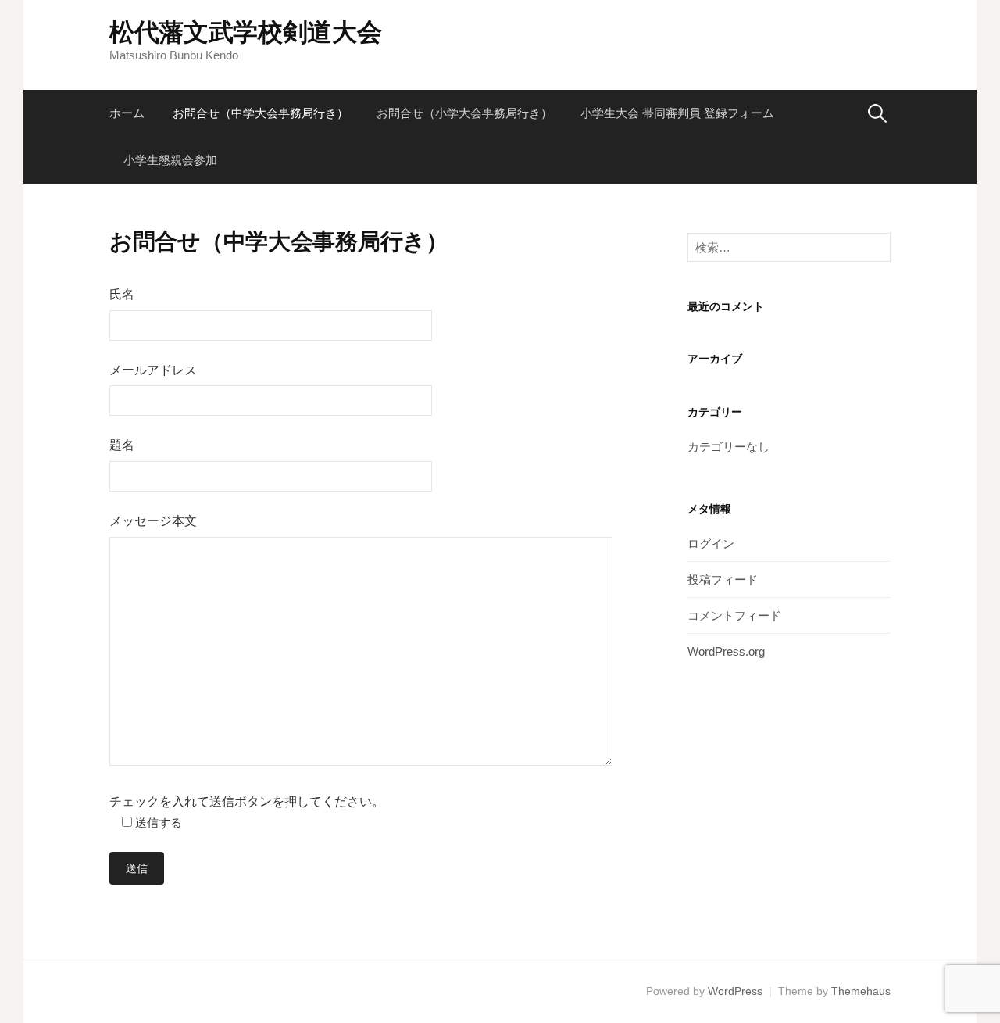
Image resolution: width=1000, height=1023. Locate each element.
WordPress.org (726, 651)
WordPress (735, 991)
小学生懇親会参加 (170, 159)
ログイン (711, 543)
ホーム (127, 113)
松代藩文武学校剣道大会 (245, 32)
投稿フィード (723, 579)
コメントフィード (734, 615)
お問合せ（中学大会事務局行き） (260, 113)
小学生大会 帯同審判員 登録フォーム (677, 113)
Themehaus (861, 991)
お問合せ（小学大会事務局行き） (464, 113)
